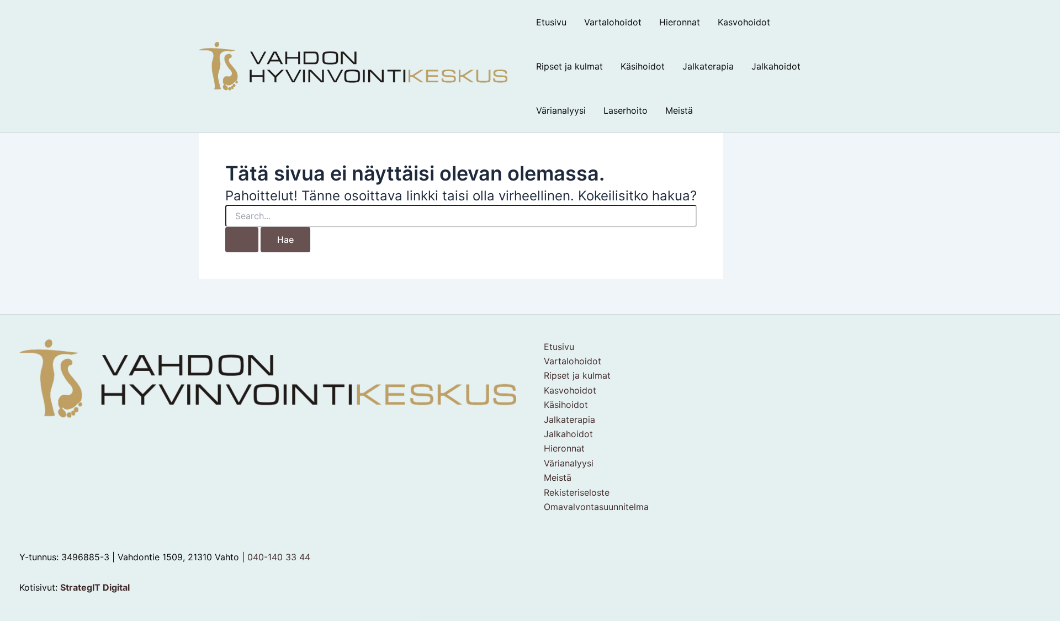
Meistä (679, 110)
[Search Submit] (241, 239)
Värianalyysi (561, 110)
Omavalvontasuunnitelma (596, 506)
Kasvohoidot (744, 22)
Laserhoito (625, 110)
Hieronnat (679, 22)
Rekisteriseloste (577, 492)
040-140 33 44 (278, 556)
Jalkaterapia (708, 66)
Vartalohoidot (613, 22)
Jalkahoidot (776, 66)
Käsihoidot (643, 66)
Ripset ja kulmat (569, 66)
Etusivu (551, 22)
